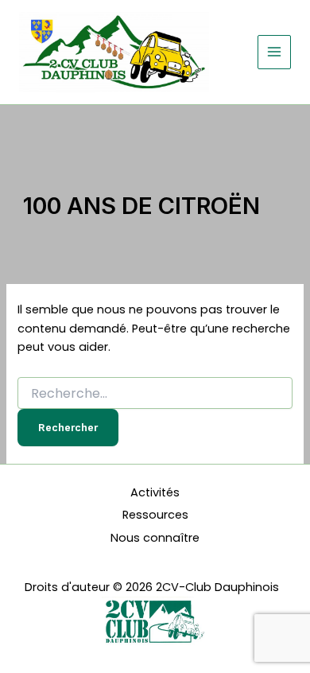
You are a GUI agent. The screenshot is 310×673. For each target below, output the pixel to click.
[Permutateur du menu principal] (274, 51)
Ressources (155, 515)
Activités (155, 492)
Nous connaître (155, 538)
